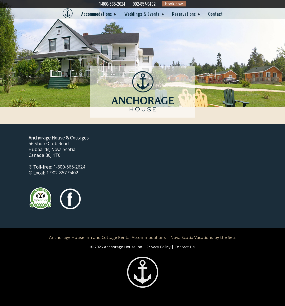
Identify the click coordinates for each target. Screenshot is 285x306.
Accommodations (97, 13)
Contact (215, 13)
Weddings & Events (142, 13)
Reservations (184, 13)
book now (174, 3)
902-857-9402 (144, 4)
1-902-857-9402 (62, 173)
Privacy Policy (158, 246)
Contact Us (185, 246)
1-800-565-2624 (112, 4)
